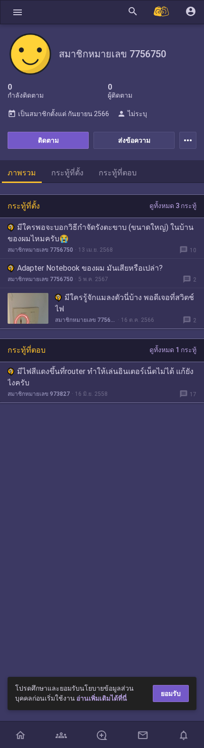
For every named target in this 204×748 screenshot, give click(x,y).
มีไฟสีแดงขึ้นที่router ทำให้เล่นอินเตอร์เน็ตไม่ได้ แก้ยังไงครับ (101, 377)
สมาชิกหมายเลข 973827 (39, 394)
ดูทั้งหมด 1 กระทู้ (172, 350)
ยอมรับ (171, 693)
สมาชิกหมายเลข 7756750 (40, 249)
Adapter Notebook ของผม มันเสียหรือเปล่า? (90, 268)
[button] (17, 12)
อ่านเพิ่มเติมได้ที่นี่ (101, 698)
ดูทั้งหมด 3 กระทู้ (172, 205)
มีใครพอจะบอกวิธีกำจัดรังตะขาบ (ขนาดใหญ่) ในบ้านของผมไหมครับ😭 (101, 233)
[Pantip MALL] (161, 12)
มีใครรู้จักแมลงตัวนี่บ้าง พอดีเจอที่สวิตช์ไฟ (124, 303)
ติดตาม (48, 140)
